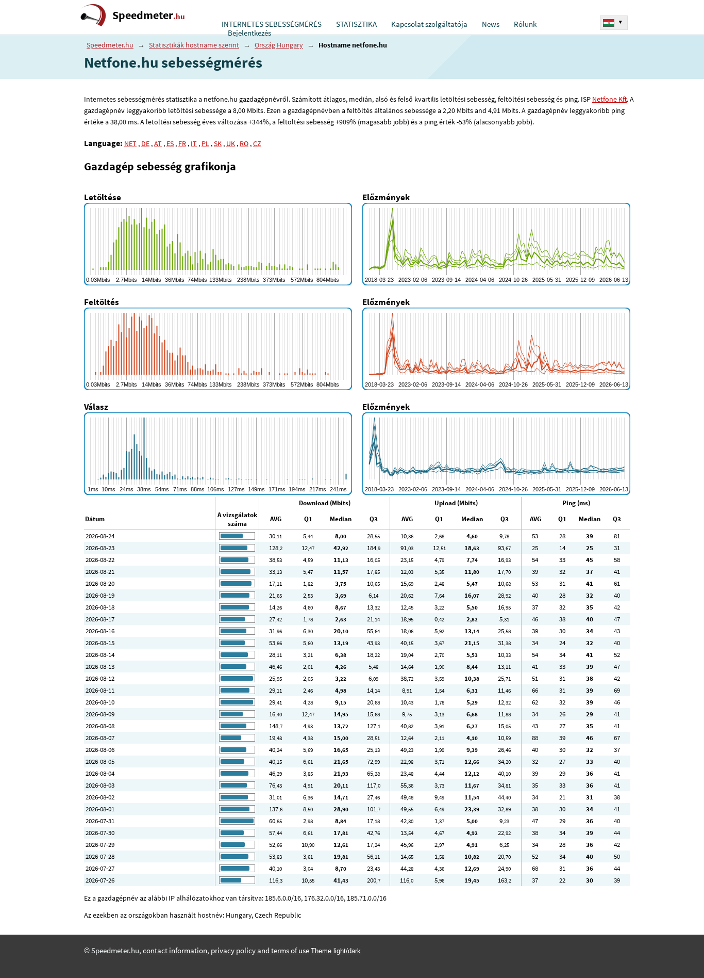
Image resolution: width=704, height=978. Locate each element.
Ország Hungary (279, 45)
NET (130, 143)
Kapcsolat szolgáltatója (429, 24)
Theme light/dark (336, 951)
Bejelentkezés (249, 33)
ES (170, 143)
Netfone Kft (609, 99)
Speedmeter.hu (110, 45)
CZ (257, 143)
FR (182, 143)
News (490, 24)
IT (194, 143)
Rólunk (525, 24)
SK (218, 143)
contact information (175, 950)
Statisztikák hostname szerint (194, 45)
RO (244, 143)
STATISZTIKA (356, 24)
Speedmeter (148, 15)
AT (158, 143)
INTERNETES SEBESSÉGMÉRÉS (272, 24)
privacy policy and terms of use (260, 950)
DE (145, 143)
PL (205, 143)
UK (230, 143)
